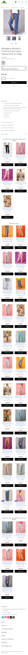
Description (4, 101)
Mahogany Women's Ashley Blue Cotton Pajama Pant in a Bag (20, 504)
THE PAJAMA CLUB (6, 646)
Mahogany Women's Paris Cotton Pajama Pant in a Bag (21, 397)
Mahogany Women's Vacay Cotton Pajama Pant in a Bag (21, 371)
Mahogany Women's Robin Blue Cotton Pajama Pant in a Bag (7, 371)
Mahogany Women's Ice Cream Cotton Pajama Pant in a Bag (7, 209)
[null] (12, 43)
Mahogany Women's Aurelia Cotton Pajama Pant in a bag (7, 183)
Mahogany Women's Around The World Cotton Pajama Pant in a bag (7, 240)
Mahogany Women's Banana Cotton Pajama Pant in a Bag (7, 424)
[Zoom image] (25, 34)
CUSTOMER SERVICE (7, 629)
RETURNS (4, 632)
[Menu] (26, 2)
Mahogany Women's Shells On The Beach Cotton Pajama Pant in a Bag (20, 424)
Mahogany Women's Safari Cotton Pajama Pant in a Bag (7, 504)
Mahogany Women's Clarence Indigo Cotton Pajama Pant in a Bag (20, 451)
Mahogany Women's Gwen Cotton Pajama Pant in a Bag (21, 183)
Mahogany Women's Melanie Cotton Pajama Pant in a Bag (20, 157)
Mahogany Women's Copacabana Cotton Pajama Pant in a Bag (7, 345)
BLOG (3, 622)
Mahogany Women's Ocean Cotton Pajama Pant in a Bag (21, 478)
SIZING (3, 635)
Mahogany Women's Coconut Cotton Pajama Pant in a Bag (7, 478)
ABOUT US (4, 625)
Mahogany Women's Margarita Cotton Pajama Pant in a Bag (20, 345)
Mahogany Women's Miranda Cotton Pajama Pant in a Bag (7, 319)
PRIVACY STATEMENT (7, 639)
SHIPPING (4, 642)
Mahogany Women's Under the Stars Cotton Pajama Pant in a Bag (20, 292)
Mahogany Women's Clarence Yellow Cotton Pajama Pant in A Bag (7, 451)
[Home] (3, 2)
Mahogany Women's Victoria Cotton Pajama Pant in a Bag (7, 292)
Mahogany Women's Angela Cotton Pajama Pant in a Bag (21, 240)
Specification (4, 134)
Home (2, 7)
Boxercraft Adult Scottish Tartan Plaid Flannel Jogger (7, 157)
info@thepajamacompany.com (10, 614)
